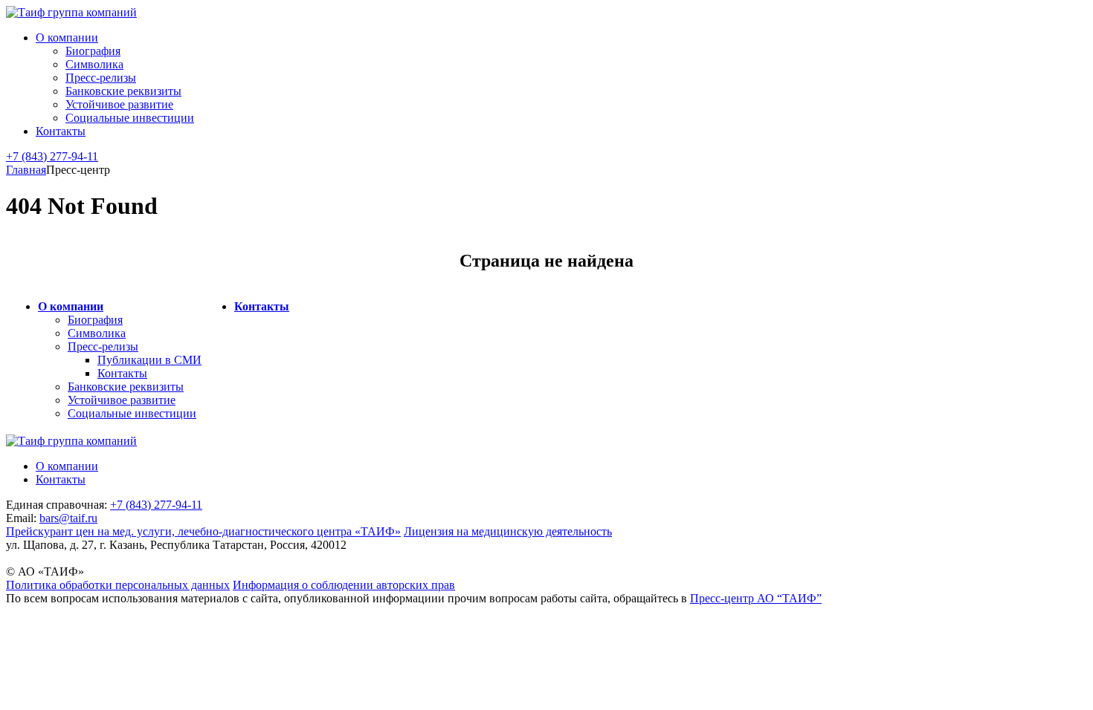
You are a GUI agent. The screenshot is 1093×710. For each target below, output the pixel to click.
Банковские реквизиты (123, 91)
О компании (67, 37)
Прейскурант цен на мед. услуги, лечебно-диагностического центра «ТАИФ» (203, 531)
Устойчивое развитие (119, 104)
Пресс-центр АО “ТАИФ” (756, 598)
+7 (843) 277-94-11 (52, 156)
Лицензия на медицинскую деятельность (508, 531)
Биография (92, 51)
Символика (94, 64)
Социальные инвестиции (129, 117)
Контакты (61, 131)
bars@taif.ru (68, 518)
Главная (26, 169)
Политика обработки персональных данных (118, 585)
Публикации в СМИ (149, 360)
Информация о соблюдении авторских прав (344, 585)
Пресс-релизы (100, 77)
